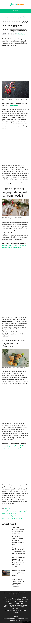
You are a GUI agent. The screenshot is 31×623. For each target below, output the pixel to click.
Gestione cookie (26, 621)
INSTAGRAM (14, 105)
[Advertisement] (15, 64)
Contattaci (15, 612)
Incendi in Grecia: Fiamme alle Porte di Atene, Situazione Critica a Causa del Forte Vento (18, 583)
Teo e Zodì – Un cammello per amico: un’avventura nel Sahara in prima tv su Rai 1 (18, 540)
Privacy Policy (22, 593)
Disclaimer (16, 595)
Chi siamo (7, 593)
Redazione (14, 593)
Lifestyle (7, 508)
